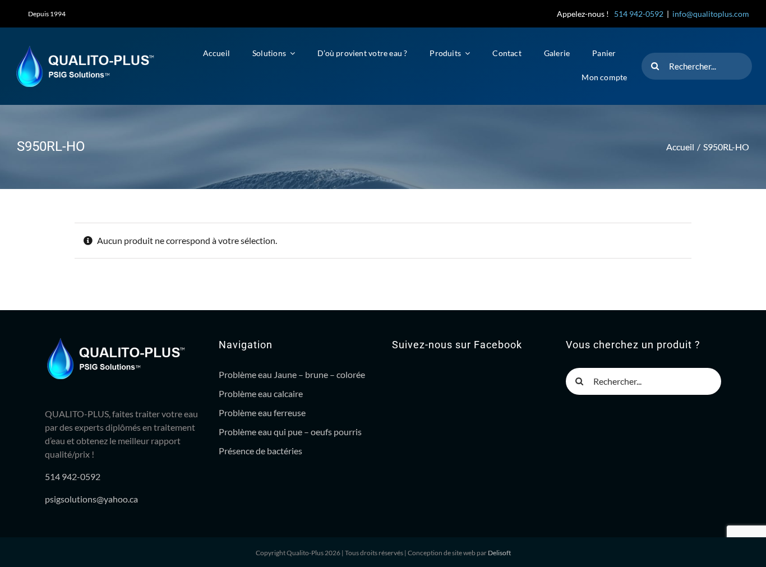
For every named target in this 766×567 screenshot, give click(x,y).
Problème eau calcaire (261, 393)
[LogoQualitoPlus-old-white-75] (84, 49)
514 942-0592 (638, 14)
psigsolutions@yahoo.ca (91, 499)
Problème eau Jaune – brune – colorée (292, 374)
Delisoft (499, 552)
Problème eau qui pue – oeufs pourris (290, 431)
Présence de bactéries (260, 450)
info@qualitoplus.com (710, 14)
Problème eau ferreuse (262, 412)
